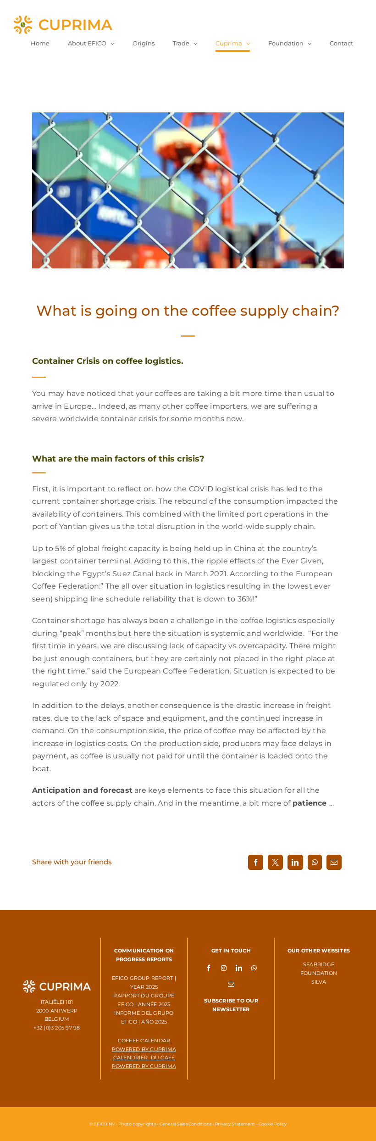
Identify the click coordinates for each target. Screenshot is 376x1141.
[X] (275, 862)
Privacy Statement (235, 1123)
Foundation (318, 973)
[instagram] (224, 967)
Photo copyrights (137, 1123)
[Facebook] (255, 862)
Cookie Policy (273, 1123)
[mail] (231, 984)
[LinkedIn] (295, 862)
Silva (318, 982)
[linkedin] (239, 967)
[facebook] (208, 967)
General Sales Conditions (186, 1123)
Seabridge (318, 964)
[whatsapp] (254, 967)
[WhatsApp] (314, 862)
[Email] (334, 862)
